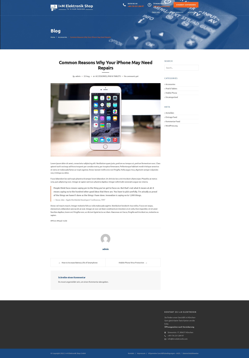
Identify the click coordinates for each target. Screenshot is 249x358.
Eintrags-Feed (171, 117)
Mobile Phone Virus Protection (131, 262)
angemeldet (71, 282)
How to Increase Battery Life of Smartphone (80, 262)
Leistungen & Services (173, 12)
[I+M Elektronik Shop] (72, 7)
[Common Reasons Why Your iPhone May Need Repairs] (106, 120)
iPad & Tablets (114, 76)
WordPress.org (172, 125)
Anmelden (170, 113)
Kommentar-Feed (173, 121)
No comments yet (131, 76)
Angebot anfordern (186, 5)
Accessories (62, 37)
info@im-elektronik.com (178, 339)
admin (78, 76)
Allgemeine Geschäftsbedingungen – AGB (164, 353)
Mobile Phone (171, 93)
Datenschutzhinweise (190, 353)
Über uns (156, 12)
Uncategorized (172, 97)
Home (53, 37)
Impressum (141, 353)
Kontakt (191, 12)
